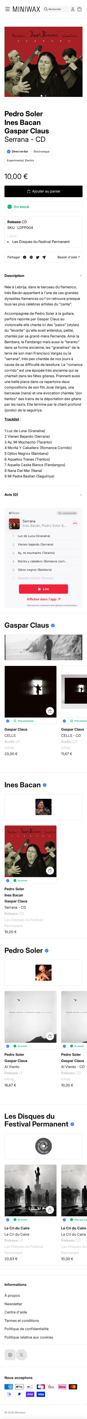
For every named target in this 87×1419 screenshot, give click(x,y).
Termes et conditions (21, 1320)
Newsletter (13, 1304)
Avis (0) (11, 494)
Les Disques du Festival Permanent (41, 241)
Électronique (42, 151)
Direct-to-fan (20, 151)
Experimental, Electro (20, 160)
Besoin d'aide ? (69, 257)
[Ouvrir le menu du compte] (73, 9)
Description (14, 275)
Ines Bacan (22, 122)
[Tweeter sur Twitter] (37, 257)
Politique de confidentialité (26, 1329)
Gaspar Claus (26, 131)
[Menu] (7, 9)
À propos (12, 1295)
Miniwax (20, 1412)
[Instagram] (10, 1354)
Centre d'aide (15, 1312)
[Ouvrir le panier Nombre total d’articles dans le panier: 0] (79, 9)
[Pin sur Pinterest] (31, 257)
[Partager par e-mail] (44, 257)
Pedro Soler (23, 114)
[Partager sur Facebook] (25, 257)
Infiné (9, 748)
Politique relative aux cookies (28, 1337)
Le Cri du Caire (16, 1228)
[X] (21, 1354)
